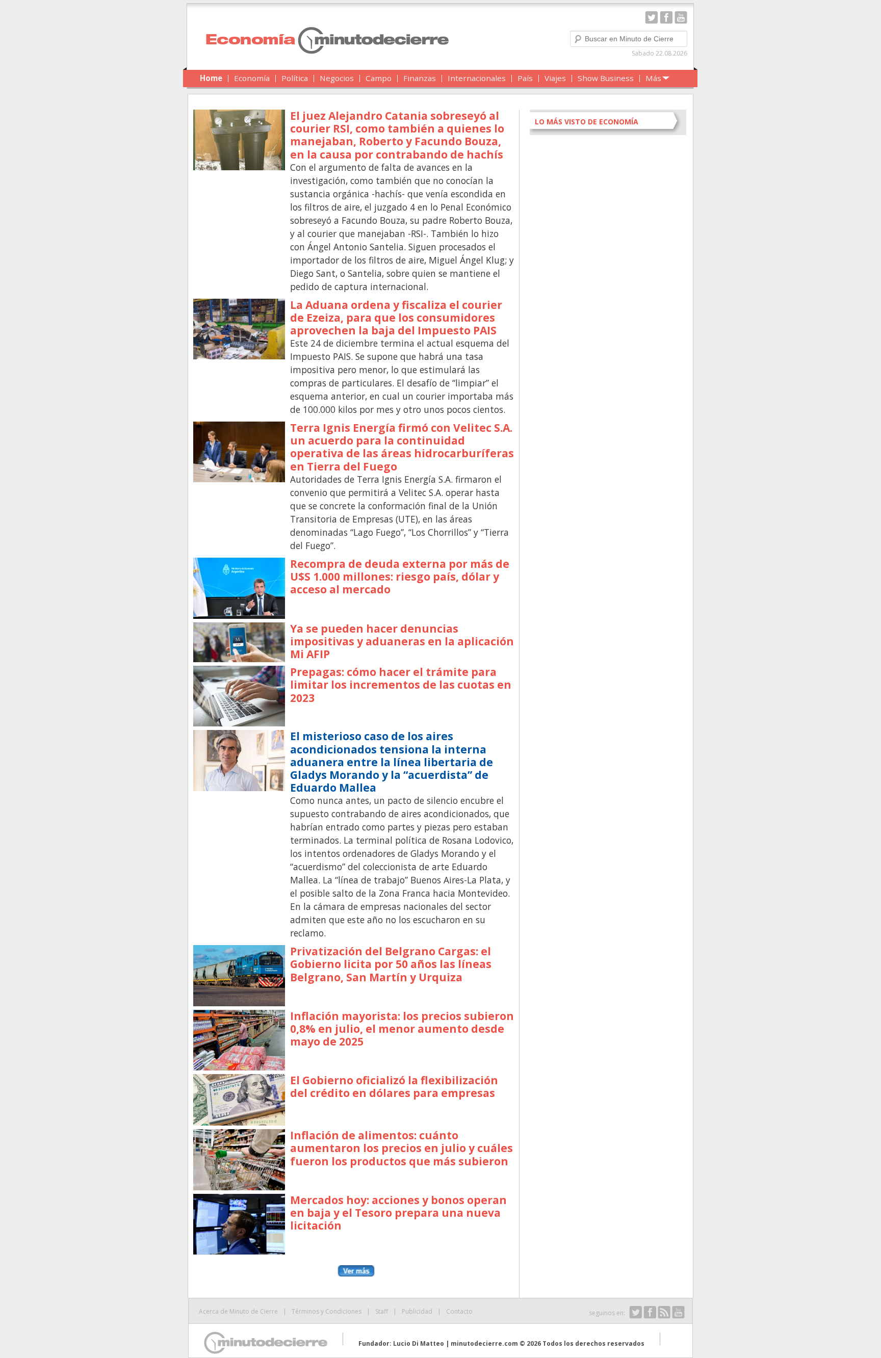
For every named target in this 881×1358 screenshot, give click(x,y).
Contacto (459, 1311)
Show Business (606, 78)
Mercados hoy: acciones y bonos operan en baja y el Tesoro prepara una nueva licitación (398, 1213)
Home (211, 78)
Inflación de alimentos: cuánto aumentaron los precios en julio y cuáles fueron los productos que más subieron (401, 1148)
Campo (379, 78)
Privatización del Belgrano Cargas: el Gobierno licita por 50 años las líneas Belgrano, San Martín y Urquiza (390, 964)
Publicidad (417, 1311)
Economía (252, 78)
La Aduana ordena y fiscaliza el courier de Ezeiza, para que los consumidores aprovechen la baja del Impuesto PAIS (396, 317)
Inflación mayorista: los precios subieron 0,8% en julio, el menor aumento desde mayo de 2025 (402, 1029)
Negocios (337, 78)
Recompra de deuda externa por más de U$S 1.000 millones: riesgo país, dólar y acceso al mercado (399, 576)
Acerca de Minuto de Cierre (238, 1311)
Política (294, 78)
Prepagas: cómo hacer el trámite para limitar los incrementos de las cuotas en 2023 (400, 684)
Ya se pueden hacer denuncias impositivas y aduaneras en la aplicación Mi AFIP (402, 641)
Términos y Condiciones (326, 1311)
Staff (381, 1311)
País (525, 78)
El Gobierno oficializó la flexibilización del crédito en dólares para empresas (394, 1086)
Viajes (555, 78)
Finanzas (419, 78)
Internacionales (477, 78)
